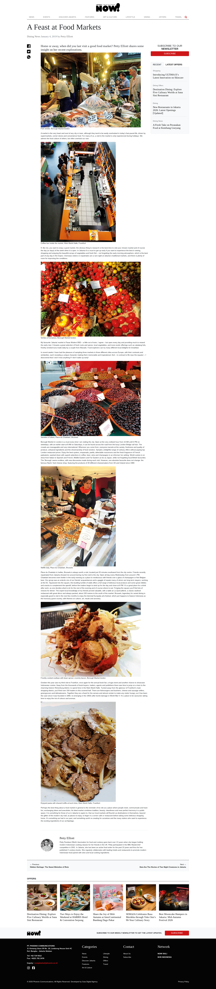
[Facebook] (33, 968)
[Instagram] (28, 968)
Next (183, 864)
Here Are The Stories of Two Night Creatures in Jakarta (163, 867)
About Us (126, 954)
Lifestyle (130, 17)
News (31, 17)
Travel (178, 17)
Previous (34, 864)
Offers (162, 17)
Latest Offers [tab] (174, 65)
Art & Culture (110, 17)
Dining (147, 17)
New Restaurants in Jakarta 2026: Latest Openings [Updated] (166, 110)
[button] (186, 17)
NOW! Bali (162, 954)
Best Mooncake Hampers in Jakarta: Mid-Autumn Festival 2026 (173, 917)
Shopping (156, 71)
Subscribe (127, 957)
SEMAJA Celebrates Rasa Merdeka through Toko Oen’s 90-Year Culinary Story (141, 917)
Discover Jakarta (67, 17)
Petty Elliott (67, 36)
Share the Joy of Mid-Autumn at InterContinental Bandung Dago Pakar (107, 917)
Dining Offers (158, 85)
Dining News (33, 36)
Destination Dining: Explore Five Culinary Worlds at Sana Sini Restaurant (168, 92)
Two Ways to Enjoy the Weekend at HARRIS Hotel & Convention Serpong (74, 917)
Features (89, 17)
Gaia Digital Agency (90, 982)
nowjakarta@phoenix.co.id (46, 963)
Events (46, 17)
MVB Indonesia (165, 957)
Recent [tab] (157, 65)
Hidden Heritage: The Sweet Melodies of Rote (49, 867)
